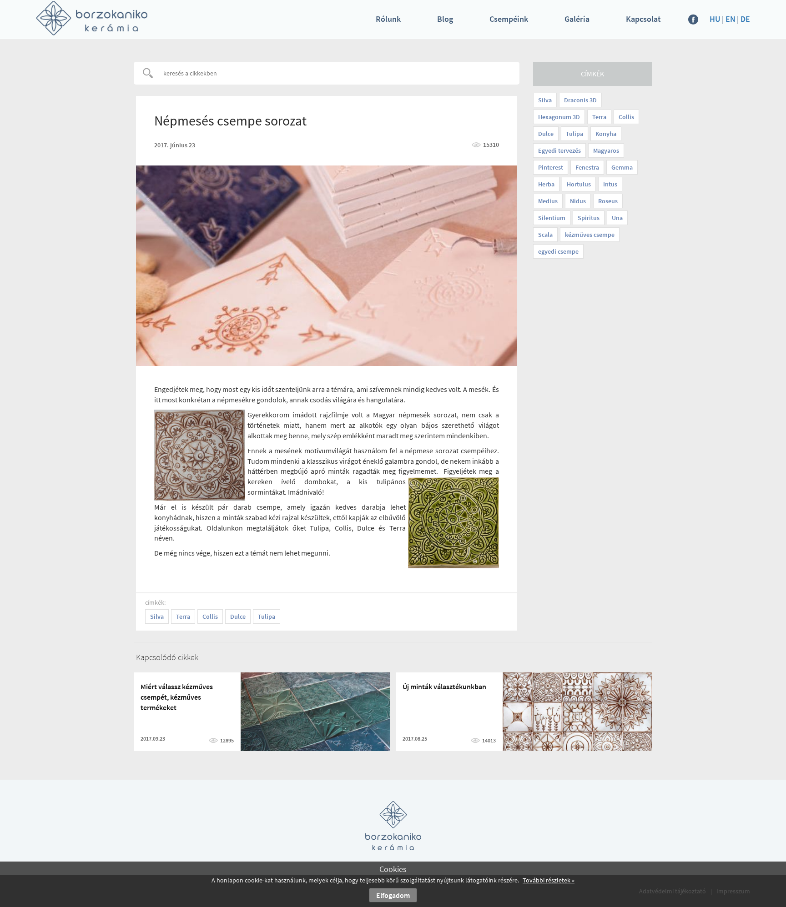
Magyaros (606, 150)
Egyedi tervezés (559, 150)
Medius (548, 201)
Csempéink (508, 19)
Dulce (546, 134)
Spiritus (589, 218)
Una (617, 218)
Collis (626, 117)
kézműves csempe (590, 235)
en (731, 19)
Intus (610, 184)
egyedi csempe (558, 251)
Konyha (605, 134)
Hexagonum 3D (559, 117)
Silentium (551, 218)
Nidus (578, 201)
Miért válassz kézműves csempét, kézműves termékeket (177, 697)
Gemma (622, 167)
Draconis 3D (580, 100)
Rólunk (388, 19)
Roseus (608, 201)
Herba (546, 184)
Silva (545, 100)
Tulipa (574, 134)
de (745, 19)
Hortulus (579, 184)
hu (715, 19)
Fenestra (587, 167)
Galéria (577, 19)
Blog (445, 19)
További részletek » (548, 880)
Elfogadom (393, 895)
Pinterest (550, 167)
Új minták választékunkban (444, 686)
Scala (545, 235)
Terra (599, 117)
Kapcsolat (643, 19)
